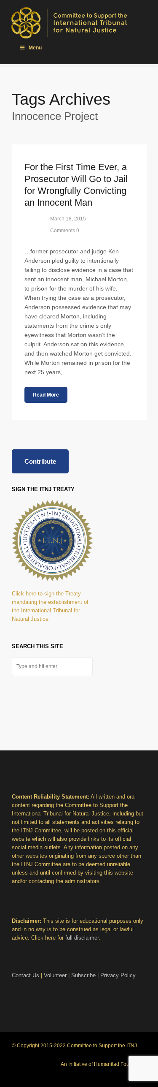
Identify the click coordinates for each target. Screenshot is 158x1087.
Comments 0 (64, 231)
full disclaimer (82, 938)
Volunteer (55, 975)
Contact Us (25, 975)
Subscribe (83, 975)
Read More (46, 395)
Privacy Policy (118, 975)
